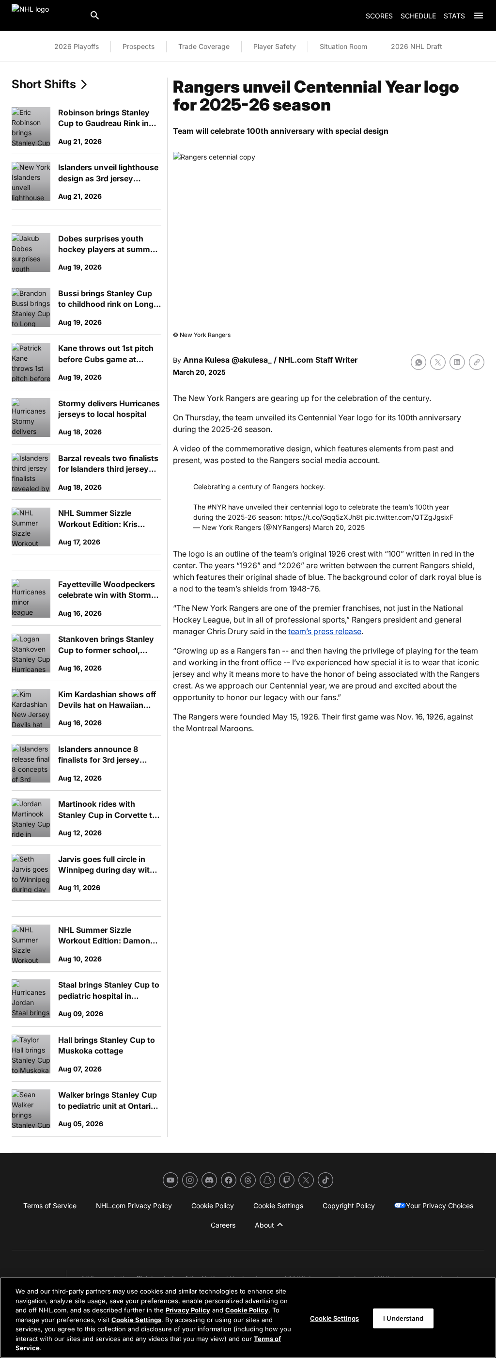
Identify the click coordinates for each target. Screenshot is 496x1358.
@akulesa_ (252, 360)
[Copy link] (476, 362)
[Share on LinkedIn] (457, 362)
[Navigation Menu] (478, 15)
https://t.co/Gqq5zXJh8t (323, 517)
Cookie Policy (246, 1310)
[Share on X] (438, 362)
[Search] (95, 15)
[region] (248, 1317)
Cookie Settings (136, 1320)
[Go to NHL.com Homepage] (46, 15)
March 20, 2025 (339, 527)
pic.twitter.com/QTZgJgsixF (409, 517)
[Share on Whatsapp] (418, 362)
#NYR (216, 507)
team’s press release (324, 631)
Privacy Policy (188, 1310)
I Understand (403, 1318)
